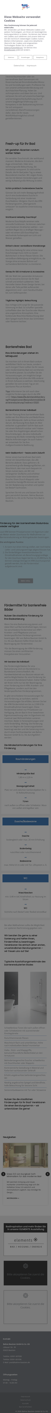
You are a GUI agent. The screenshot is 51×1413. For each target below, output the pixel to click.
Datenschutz (19, 65)
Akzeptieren (40, 57)
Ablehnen (11, 57)
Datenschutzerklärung (13, 47)
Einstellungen (25, 57)
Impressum (31, 65)
